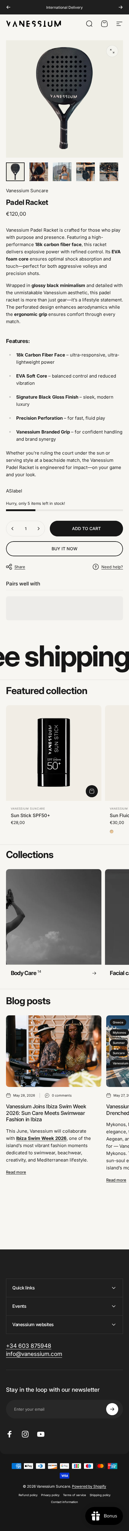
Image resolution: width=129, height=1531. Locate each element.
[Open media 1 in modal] (112, 51)
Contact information (64, 1502)
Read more (16, 1172)
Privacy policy (50, 1495)
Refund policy (28, 1495)
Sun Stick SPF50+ (30, 815)
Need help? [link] (112, 566)
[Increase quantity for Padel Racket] (38, 528)
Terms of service (74, 1495)
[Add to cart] (92, 791)
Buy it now (64, 548)
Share (19, 566)
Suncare (119, 1053)
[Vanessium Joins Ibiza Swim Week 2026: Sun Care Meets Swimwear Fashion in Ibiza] (53, 1051)
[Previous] (8, 7)
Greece (118, 1022)
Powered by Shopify (89, 1486)
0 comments (62, 1095)
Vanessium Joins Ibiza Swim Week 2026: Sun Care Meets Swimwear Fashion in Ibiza (46, 1113)
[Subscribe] (112, 1409)
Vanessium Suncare (27, 190)
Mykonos (119, 1032)
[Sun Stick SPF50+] (53, 753)
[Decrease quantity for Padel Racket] (12, 528)
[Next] (120, 7)
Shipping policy (100, 1495)
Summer (119, 1043)
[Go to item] (15, 171)
